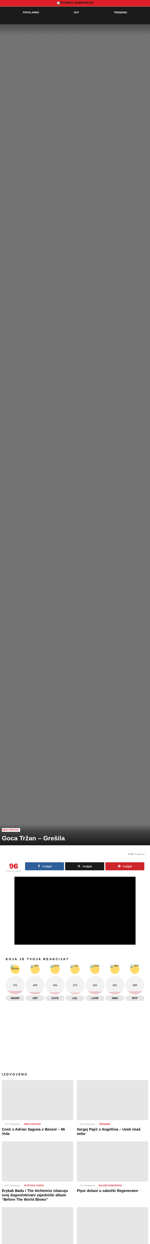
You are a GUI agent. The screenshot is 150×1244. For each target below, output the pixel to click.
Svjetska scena (34, 1185)
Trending (120, 12)
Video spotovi (32, 1124)
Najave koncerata (110, 1185)
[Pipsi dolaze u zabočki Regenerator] (112, 1161)
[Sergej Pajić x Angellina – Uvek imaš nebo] (112, 1100)
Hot (76, 12)
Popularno (31, 12)
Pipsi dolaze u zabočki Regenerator (107, 1191)
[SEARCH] (138, 19)
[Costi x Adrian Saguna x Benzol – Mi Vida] (37, 1100)
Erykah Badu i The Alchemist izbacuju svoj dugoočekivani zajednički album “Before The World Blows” (35, 1195)
